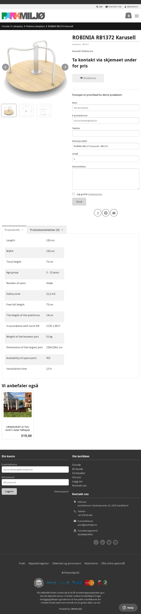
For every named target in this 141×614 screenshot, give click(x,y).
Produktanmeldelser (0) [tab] (44, 230)
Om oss (76, 477)
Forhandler (78, 473)
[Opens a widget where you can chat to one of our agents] (128, 608)
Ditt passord (8, 477)
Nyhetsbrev (91, 563)
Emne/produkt (79, 141)
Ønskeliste (89, 78)
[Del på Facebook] (97, 213)
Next (68, 66)
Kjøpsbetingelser (39, 563)
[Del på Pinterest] (106, 213)
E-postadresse (80, 115)
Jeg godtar (89, 194)
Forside (6, 26)
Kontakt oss (79, 485)
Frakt (22, 563)
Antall (75, 153)
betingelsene (95, 194)
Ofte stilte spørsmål (113, 563)
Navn (74, 102)
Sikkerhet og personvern (66, 563)
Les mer (96, 602)
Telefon (76, 128)
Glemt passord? (61, 491)
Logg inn (77, 481)
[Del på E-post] (114, 213)
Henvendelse (79, 166)
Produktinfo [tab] (12, 230)
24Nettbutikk (76, 608)
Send (79, 201)
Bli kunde (77, 469)
